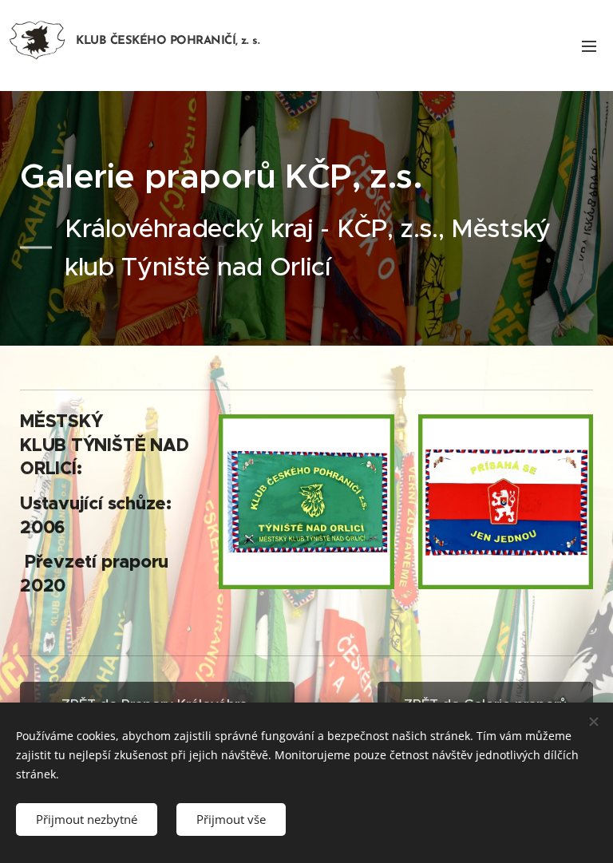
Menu (589, 45)
